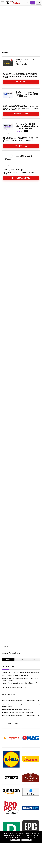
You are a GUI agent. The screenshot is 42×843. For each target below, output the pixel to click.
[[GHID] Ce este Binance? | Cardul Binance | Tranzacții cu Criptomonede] (8, 63)
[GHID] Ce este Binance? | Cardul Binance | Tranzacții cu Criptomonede (27, 62)
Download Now (21, 114)
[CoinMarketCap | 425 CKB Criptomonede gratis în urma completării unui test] (8, 127)
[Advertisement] (21, 27)
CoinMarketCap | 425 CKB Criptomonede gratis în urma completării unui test (26, 126)
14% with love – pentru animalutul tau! (14, 688)
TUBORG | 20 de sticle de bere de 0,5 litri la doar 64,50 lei (20, 673)
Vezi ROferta (21, 146)
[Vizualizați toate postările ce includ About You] (11, 777)
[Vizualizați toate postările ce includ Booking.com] (30, 808)
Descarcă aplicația (21, 178)
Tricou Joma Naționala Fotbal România (15, 675)
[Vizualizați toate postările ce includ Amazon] (11, 792)
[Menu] (2, 2)
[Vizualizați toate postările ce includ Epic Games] (30, 830)
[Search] (27, 2)
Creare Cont (21, 82)
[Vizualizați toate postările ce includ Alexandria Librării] (30, 777)
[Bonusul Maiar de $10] (8, 159)
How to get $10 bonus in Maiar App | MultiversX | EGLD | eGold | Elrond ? (26, 94)
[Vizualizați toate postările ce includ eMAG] (30, 738)
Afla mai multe (26, 840)
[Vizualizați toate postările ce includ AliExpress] (11, 738)
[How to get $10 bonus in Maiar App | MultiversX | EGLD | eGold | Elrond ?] (8, 95)
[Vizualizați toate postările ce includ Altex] (30, 759)
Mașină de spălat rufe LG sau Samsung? (16, 709)
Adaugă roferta (32, 2)
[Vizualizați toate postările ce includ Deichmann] (11, 830)
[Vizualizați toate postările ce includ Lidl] (11, 759)
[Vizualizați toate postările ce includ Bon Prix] (11, 808)
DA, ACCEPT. (15, 840)
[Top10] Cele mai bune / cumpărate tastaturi (18, 712)
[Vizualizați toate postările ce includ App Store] (30, 792)
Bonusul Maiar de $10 (23, 156)
